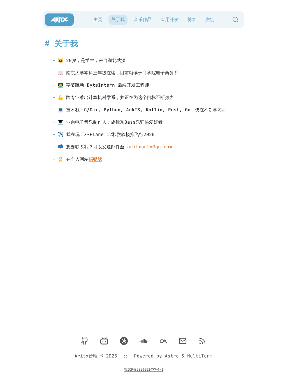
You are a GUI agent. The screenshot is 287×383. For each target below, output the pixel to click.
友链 (209, 19)
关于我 (118, 19)
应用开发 (170, 19)
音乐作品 (143, 19)
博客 (192, 19)
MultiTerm (199, 356)
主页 (97, 19)
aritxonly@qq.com (149, 147)
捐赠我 (95, 159)
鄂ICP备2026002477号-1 (143, 369)
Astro (172, 356)
